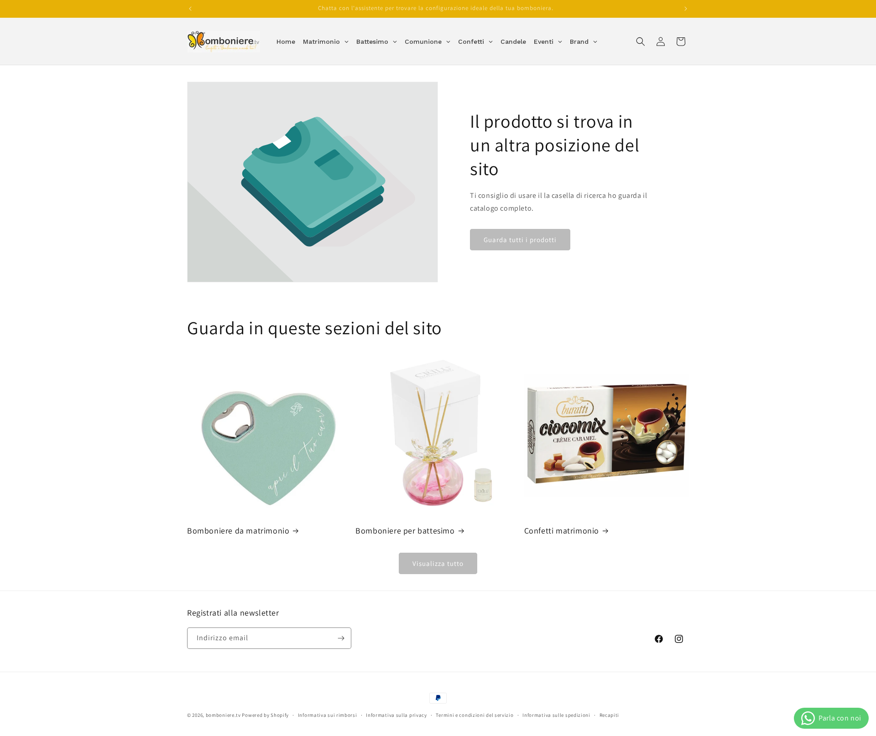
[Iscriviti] (341, 638)
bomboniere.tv (223, 715)
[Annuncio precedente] (190, 8)
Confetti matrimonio (561, 530)
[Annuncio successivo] (686, 8)
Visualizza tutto (438, 563)
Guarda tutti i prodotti (520, 239)
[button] (641, 41)
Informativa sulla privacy (396, 715)
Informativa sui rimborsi (327, 715)
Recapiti (610, 715)
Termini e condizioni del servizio (474, 715)
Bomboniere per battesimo (404, 530)
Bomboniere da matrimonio (238, 530)
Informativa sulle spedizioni (556, 715)
